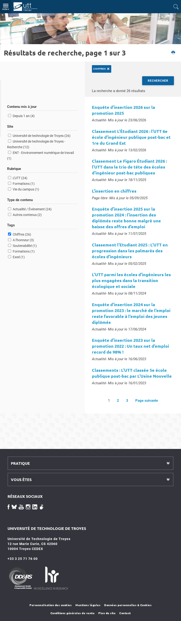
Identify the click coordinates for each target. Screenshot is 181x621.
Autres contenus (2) (27, 215)
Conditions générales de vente (72, 613)
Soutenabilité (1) (25, 246)
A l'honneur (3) (23, 240)
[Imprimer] (173, 53)
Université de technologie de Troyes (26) (41, 136)
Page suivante (146, 400)
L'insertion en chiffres (114, 191)
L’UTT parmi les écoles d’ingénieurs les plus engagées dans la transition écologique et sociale (131, 280)
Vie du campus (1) (26, 189)
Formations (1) (24, 184)
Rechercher (158, 80)
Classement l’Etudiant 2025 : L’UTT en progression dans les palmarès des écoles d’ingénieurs (130, 250)
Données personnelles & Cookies (128, 605)
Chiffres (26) (22, 234)
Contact (125, 613)
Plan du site (106, 613)
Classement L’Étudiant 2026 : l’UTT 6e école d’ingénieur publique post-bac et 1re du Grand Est (131, 137)
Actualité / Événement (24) (32, 209)
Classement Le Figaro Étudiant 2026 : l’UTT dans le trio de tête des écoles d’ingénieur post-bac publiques (129, 166)
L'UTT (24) (20, 178)
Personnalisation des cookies (50, 605)
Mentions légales (87, 605)
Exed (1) (19, 257)
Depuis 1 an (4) (24, 116)
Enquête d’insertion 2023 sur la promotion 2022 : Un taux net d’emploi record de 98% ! (130, 346)
